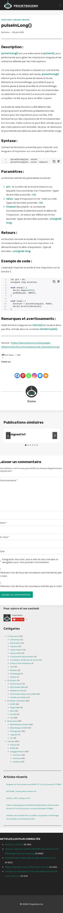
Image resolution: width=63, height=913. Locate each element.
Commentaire (8, 480)
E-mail (5, 537)
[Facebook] (17, 375)
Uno (11, 718)
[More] (45, 375)
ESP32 (12, 704)
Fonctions (6, 20)
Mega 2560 (15, 707)
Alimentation (15, 643)
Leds (12, 667)
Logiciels (14, 734)
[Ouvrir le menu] (60, 5)
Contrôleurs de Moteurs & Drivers (24, 660)
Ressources (12, 721)
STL (11, 738)
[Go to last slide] (8, 435)
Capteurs (14, 646)
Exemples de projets (16, 701)
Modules (13, 670)
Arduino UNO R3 (14, 844)
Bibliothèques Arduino (19, 724)
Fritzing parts (15, 731)
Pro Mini (13, 714)
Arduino (13, 745)
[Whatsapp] (28, 375)
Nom (3, 522)
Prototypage (15, 673)
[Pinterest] (22, 375)
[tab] (25, 445)
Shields (13, 677)
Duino (7, 32)
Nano (12, 711)
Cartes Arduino (16, 650)
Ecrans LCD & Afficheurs (20, 663)
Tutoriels (11, 741)
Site (2, 551)
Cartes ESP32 (16, 653)
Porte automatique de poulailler (23, 694)
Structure (17, 758)
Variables (17, 762)
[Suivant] (54, 435)
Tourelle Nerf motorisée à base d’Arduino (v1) (30, 857)
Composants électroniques (22, 656)
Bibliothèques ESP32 (19, 728)
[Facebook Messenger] (40, 375)
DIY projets (12, 680)
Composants (13, 636)
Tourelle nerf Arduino (18, 697)
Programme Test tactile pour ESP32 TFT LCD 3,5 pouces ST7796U (33, 784)
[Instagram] (34, 375)
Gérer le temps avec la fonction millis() (27, 866)
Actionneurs (15, 639)
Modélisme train (17, 690)
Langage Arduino (21, 20)
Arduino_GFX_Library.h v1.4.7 (18, 798)
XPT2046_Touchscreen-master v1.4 (21, 791)
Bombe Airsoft (16, 684)
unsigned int (16, 434)
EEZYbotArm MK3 (17, 687)
